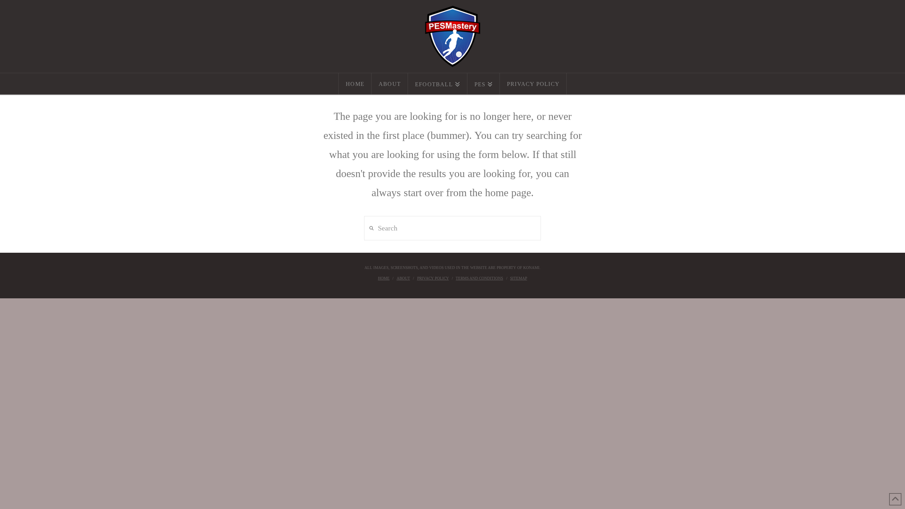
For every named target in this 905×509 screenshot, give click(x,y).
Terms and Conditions (479, 278)
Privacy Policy (433, 278)
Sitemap (518, 278)
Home (384, 278)
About (403, 278)
